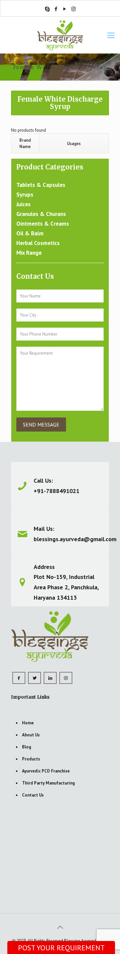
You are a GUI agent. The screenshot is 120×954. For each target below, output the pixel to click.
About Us (31, 735)
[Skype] (47, 9)
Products (31, 759)
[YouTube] (64, 9)
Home (28, 723)
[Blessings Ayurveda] (60, 35)
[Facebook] (56, 9)
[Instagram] (73, 9)
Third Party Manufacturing (48, 783)
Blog (26, 747)
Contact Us (33, 795)
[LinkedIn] (50, 678)
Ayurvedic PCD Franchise (46, 771)
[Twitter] (34, 678)
